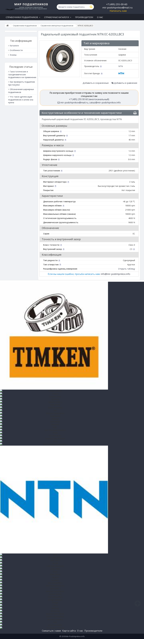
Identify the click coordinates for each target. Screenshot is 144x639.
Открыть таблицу (126, 268)
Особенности (16, 50)
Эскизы (12, 55)
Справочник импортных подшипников (57, 25)
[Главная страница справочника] (7, 25)
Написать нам (118, 11)
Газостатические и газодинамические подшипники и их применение (22, 74)
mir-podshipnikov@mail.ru (117, 7)
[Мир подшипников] (26, 6)
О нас (80, 630)
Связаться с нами (51, 630)
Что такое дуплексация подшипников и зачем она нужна (20, 99)
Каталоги (14, 45)
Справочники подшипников (25, 25)
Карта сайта (69, 630)
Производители (93, 630)
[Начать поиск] (91, 7)
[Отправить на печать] (135, 113)
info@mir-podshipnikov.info (115, 274)
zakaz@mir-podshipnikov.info (105, 102)
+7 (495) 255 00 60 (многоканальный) (89, 99)
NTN (120, 66)
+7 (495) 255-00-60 (116, 4)
